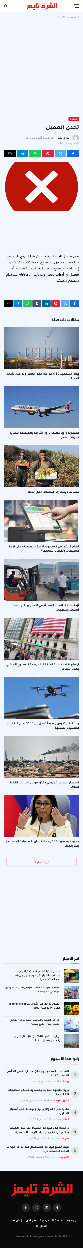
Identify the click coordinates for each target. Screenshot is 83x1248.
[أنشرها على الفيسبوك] (73, 153)
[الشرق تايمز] (41, 6)
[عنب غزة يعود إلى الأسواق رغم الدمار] (41, 466)
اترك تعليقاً (41, 862)
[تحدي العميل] (41, 186)
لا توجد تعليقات (67, 143)
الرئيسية (72, 1220)
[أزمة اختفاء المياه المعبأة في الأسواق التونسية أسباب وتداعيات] (41, 580)
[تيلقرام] (22, 153)
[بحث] (6, 6)
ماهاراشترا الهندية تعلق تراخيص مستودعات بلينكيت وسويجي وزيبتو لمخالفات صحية (37, 975)
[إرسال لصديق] (10, 153)
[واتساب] (35, 153)
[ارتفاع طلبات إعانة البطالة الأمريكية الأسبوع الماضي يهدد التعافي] (41, 639)
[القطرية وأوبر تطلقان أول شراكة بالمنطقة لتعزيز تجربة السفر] (41, 407)
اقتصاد (73, 118)
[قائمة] (76, 6)
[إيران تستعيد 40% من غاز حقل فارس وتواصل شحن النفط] (41, 348)
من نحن (31, 1220)
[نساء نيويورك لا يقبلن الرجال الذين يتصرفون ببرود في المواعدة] (71, 992)
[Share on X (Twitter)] (60, 153)
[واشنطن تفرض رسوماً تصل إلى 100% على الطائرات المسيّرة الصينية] (41, 698)
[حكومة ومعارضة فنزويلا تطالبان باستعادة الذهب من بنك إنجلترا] (41, 816)
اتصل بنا (41, 1226)
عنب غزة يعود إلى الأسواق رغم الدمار (53, 492)
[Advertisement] (41, 67)
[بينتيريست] (48, 153)
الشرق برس (63, 137)
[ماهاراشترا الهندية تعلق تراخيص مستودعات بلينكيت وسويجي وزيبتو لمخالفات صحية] (71, 976)
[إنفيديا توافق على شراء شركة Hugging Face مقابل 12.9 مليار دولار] (71, 1008)
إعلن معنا (15, 1220)
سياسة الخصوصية (51, 1220)
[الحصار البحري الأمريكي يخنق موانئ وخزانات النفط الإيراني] (41, 757)
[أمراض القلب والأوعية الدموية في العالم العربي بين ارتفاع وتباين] (71, 1025)
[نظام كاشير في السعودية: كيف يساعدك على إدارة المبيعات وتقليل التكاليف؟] (41, 521)
